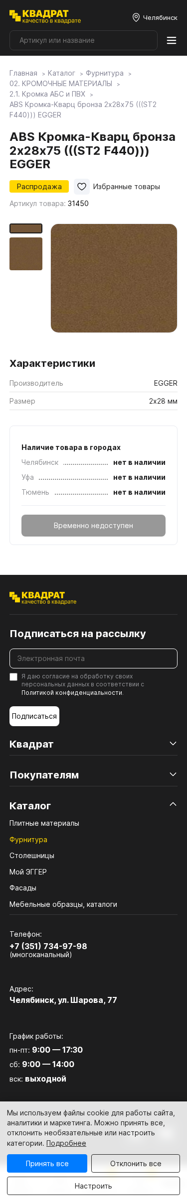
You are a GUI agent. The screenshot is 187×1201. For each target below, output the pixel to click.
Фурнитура (28, 839)
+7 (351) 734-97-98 (48, 946)
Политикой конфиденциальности (71, 692)
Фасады (22, 887)
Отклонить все (136, 1163)
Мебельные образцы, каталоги (63, 904)
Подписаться (34, 716)
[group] (114, 286)
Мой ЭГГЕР (28, 872)
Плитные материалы (44, 823)
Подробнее (66, 1143)
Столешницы (31, 855)
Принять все (47, 1163)
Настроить (93, 1186)
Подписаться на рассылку (77, 634)
